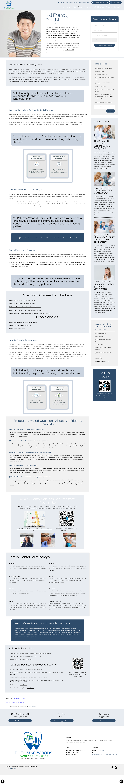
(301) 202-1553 (69, 50)
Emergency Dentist (100, 333)
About (68, 7)
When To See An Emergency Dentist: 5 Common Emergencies (104, 285)
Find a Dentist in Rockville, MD (103, 102)
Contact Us (117, 7)
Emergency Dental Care (101, 74)
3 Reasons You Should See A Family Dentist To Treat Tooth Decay (104, 238)
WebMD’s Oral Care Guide (22, 659)
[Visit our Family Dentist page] (69, 546)
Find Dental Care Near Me (102, 361)
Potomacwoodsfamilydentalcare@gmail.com (104, 754)
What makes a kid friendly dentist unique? (22, 303)
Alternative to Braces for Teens (103, 68)
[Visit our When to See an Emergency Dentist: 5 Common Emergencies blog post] (104, 279)
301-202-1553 (70, 635)
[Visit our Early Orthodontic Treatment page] (48, 546)
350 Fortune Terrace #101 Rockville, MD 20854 (74, 2)
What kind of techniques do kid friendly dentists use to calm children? (30, 313)
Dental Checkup (99, 71)
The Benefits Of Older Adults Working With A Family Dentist (102, 145)
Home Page (41, 656)
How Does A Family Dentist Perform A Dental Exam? (103, 190)
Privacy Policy (9, 768)
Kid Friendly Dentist (19, 698)
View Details (23, 685)
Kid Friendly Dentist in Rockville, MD (67, 238)
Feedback (109, 7)
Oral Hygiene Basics (100, 87)
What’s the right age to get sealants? (21, 325)
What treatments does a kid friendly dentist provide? (25, 310)
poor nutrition (63, 196)
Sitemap (15, 768)
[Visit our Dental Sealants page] (26, 546)
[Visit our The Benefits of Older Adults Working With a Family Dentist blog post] (104, 139)
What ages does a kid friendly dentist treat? (22, 300)
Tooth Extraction (100, 344)
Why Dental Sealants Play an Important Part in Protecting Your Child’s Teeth (104, 96)
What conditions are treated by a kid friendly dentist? (25, 307)
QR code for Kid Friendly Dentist (15, 702)
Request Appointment (62, 721)
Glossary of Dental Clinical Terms (39, 653)
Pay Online (116, 2)
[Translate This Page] (121, 781)
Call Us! (101, 2)
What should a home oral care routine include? (23, 322)
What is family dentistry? (17, 329)
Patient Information (78, 7)
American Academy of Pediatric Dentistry (72, 455)
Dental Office (98, 358)
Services (88, 7)
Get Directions (20, 721)
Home (62, 7)
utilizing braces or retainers (77, 264)
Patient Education (99, 7)
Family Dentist (99, 336)
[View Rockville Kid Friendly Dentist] (20, 56)
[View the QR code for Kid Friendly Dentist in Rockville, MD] (66, 525)
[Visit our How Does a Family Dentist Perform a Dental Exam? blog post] (104, 186)
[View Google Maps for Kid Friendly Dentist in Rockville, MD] (34, 527)
